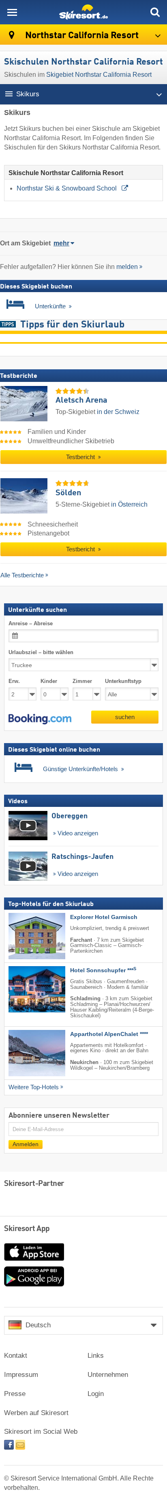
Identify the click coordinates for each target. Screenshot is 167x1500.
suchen (125, 716)
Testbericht (81, 457)
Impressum (21, 1375)
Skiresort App (27, 1229)
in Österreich (129, 504)
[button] (40, 719)
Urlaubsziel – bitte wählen (41, 653)
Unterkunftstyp (123, 681)
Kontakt (15, 1355)
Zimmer (82, 681)
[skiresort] (83, 12)
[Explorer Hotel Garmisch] (25, 936)
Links (96, 1355)
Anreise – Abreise (31, 623)
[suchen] (155, 12)
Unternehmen (108, 1375)
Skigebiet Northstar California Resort (99, 74)
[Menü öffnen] (12, 12)
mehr (61, 243)
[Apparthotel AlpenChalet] (25, 1053)
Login (96, 1394)
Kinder (49, 681)
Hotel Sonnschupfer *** (103, 970)
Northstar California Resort (81, 35)
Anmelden (26, 1144)
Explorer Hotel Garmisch (103, 917)
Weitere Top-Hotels (34, 1087)
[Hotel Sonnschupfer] (25, 989)
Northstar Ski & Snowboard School (67, 188)
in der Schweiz (118, 411)
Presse (15, 1394)
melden (127, 266)
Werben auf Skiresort (36, 1413)
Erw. (14, 681)
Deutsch (38, 1325)
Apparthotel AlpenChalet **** (109, 1034)
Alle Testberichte (22, 575)
